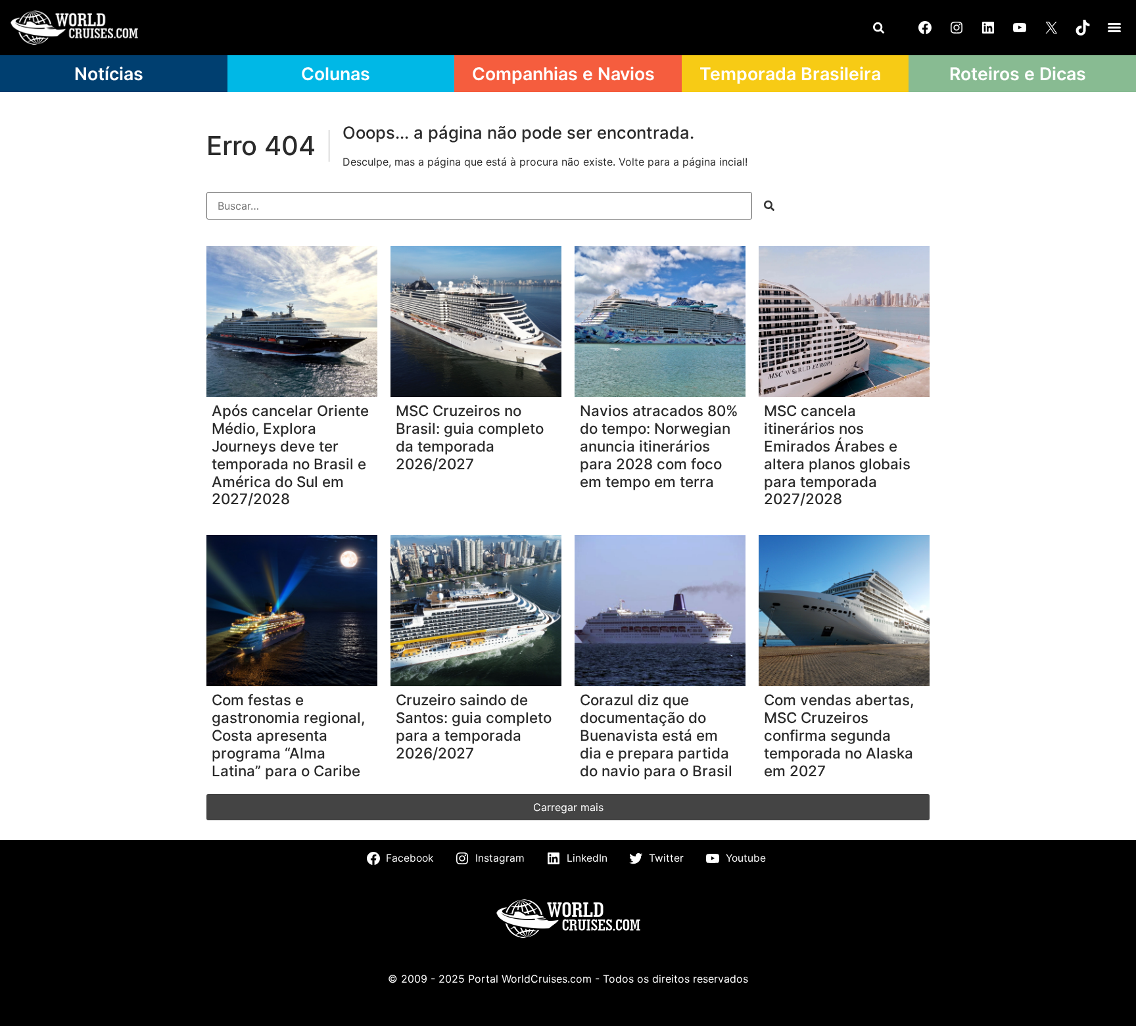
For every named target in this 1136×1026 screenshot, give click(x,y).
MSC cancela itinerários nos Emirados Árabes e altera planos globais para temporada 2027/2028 (837, 454)
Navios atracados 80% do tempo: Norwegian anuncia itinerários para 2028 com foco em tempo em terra (659, 446)
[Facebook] (925, 27)
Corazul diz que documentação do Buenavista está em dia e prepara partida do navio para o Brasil (656, 735)
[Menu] (1114, 27)
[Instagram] (956, 27)
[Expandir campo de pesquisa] (878, 27)
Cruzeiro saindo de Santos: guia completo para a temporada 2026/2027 (474, 726)
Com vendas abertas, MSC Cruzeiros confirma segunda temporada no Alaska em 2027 (839, 735)
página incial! (714, 161)
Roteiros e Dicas (1017, 73)
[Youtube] (1020, 27)
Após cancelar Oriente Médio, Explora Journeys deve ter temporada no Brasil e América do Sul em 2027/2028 (290, 454)
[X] (1051, 27)
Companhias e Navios (563, 73)
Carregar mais (568, 807)
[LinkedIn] (988, 27)
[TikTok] (1083, 27)
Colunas (335, 73)
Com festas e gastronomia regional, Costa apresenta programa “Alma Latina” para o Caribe (288, 735)
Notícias (108, 73)
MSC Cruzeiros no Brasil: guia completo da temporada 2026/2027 (470, 437)
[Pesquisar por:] (479, 206)
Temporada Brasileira (790, 73)
